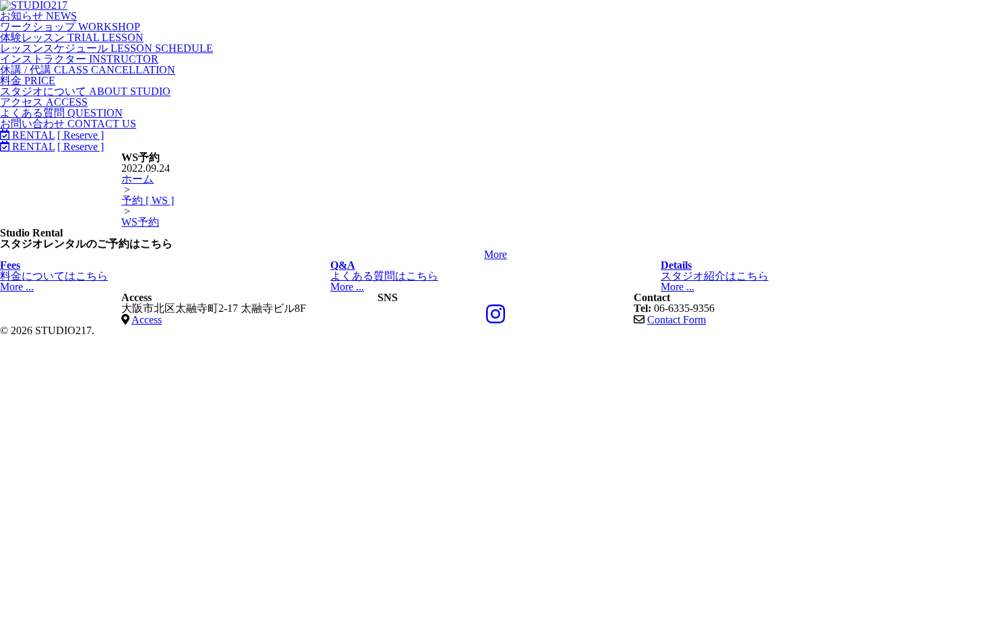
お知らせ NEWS (38, 16)
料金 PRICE (27, 80)
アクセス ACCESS (44, 102)
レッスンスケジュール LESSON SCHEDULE (106, 48)
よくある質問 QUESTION (61, 113)
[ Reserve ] (80, 135)
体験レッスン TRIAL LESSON (72, 37)
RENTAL (32, 135)
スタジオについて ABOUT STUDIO (85, 91)
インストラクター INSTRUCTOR (79, 59)
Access (146, 319)
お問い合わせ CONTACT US (68, 123)
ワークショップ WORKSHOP (70, 26)
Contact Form (676, 319)
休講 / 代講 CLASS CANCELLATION (87, 69)
